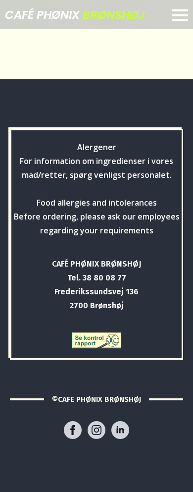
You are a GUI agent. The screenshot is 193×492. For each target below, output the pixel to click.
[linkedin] (120, 430)
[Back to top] (169, 468)
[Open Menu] (180, 15)
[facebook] (73, 430)
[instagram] (96, 430)
